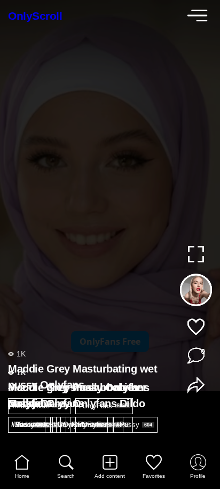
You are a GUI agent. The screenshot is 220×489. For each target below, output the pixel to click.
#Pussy (134, 425)
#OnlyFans (78, 425)
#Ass (25, 425)
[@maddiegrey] (195, 292)
